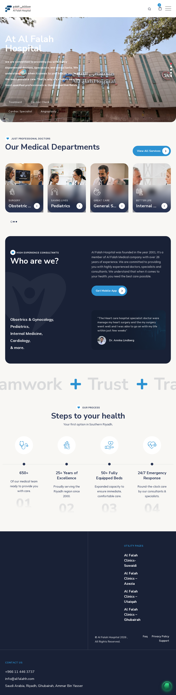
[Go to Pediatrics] (79, 206)
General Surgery (105, 206)
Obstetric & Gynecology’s (20, 206)
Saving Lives (59, 200)
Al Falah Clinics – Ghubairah (132, 614)
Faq (145, 636)
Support (164, 640)
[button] (171, 63)
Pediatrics (60, 206)
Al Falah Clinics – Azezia (131, 578)
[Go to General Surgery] (122, 206)
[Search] (149, 8)
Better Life (144, 200)
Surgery (14, 200)
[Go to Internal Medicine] (164, 206)
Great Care (102, 200)
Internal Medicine (146, 206)
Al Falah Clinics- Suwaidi (131, 560)
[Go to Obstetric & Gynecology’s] (37, 206)
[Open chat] (167, 686)
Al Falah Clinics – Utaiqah (131, 596)
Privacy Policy (160, 636)
